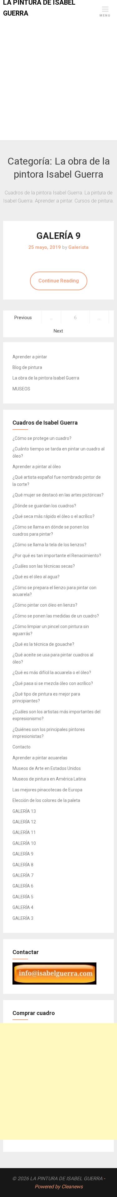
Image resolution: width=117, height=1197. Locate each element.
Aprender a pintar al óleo (36, 466)
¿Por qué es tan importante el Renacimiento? (56, 555)
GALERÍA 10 (24, 843)
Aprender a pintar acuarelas (39, 757)
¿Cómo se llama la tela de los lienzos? (49, 544)
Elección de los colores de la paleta (46, 800)
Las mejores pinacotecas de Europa (47, 789)
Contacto (21, 746)
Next (58, 331)
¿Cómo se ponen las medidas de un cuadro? (55, 615)
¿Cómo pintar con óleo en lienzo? (44, 605)
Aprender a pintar (29, 356)
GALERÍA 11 (24, 832)
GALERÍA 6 (22, 885)
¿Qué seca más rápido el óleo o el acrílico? (53, 516)
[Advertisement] (58, 79)
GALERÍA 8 (22, 864)
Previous (23, 317)
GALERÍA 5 (22, 896)
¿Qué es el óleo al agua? (36, 576)
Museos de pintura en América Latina (49, 778)
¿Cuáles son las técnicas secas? (43, 566)
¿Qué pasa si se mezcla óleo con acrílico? (52, 683)
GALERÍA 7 (22, 875)
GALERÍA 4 (22, 907)
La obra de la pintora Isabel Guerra (45, 377)
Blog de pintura (27, 367)
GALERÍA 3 (22, 918)
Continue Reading (58, 281)
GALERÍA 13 (24, 811)
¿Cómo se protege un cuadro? (41, 438)
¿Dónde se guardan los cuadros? (44, 505)
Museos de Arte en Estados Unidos (46, 768)
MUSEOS (21, 388)
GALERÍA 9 (59, 236)
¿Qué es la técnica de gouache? (43, 644)
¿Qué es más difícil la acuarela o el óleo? (51, 672)
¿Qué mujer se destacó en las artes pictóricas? (58, 494)
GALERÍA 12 (24, 821)
